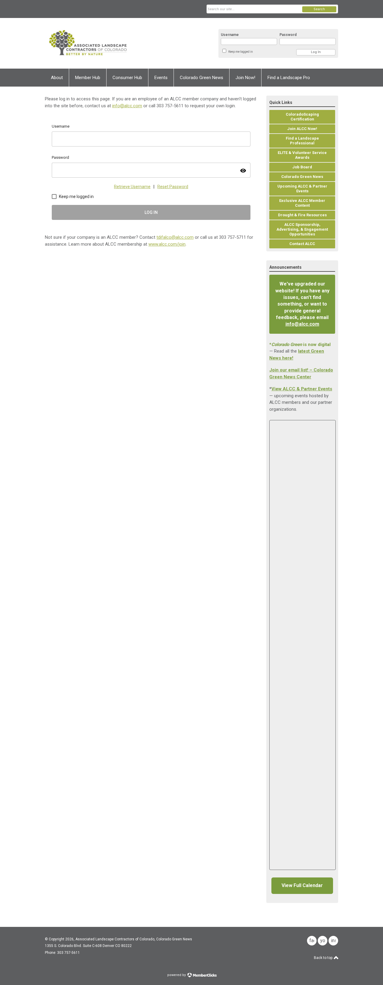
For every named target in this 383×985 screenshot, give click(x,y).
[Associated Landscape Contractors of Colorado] (103, 43)
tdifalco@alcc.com (175, 237)
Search (319, 9)
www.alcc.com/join (167, 244)
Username (230, 35)
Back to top (323, 958)
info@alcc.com (127, 105)
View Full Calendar (302, 885)
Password (288, 35)
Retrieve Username (132, 186)
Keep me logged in (240, 51)
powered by (177, 975)
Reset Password (172, 186)
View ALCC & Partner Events (301, 389)
